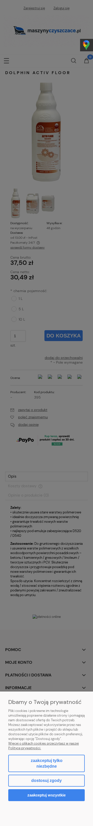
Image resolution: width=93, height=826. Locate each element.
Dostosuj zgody (46, 780)
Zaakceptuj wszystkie (46, 795)
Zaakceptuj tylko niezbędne (47, 763)
